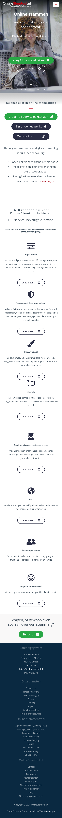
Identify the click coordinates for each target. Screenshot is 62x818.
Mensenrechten (31, 777)
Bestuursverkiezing (31, 733)
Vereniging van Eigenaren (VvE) (31, 729)
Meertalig (31, 392)
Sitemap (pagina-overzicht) (31, 796)
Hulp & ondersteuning (31, 713)
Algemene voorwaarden (31, 785)
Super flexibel (31, 254)
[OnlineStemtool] (17, 4)
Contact (31, 766)
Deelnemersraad (31, 747)
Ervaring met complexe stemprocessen (31, 445)
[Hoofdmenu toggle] (56, 4)
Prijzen (31, 706)
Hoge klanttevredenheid (31, 586)
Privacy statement (31, 788)
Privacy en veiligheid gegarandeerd (31, 303)
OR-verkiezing (31, 754)
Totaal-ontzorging (31, 691)
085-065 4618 (32, 665)
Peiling (31, 744)
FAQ (31, 792)
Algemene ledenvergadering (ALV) (31, 725)
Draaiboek (31, 774)
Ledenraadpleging (31, 740)
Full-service (31, 688)
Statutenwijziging (31, 736)
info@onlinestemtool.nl (32, 669)
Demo (31, 699)
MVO (31, 499)
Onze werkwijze (31, 770)
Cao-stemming (31, 751)
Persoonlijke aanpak (31, 550)
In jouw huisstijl (31, 352)
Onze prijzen (31, 781)
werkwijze (48, 181)
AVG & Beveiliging (31, 695)
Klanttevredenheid (31, 710)
